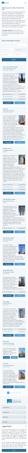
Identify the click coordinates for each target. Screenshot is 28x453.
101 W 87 (5, 363)
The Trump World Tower (10, 67)
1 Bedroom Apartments (7, 94)
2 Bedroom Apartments (7, 96)
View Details (8, 102)
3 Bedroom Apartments (7, 99)
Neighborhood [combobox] (6, 49)
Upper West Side (6, 366)
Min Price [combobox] (5, 54)
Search (14, 59)
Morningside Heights (11, 344)
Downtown (6, 412)
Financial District (6, 273)
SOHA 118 (6, 341)
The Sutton (6, 302)
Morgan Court (7, 148)
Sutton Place (5, 305)
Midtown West (9, 112)
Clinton (4, 112)
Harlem (4, 344)
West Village (5, 241)
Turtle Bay (11, 70)
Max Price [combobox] (18, 54)
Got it (14, 450)
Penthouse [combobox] (18, 49)
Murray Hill (5, 151)
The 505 (5, 109)
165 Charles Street (8, 238)
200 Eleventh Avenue (9, 199)
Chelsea (4, 202)
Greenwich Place (8, 270)
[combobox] (14, 44)
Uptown (5, 422)
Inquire (20, 102)
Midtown (5, 417)
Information (6, 407)
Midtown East (5, 70)
